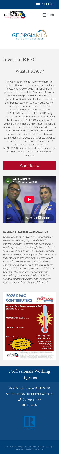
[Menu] (45, 5)
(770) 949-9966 (32, 399)
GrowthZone (37, 449)
